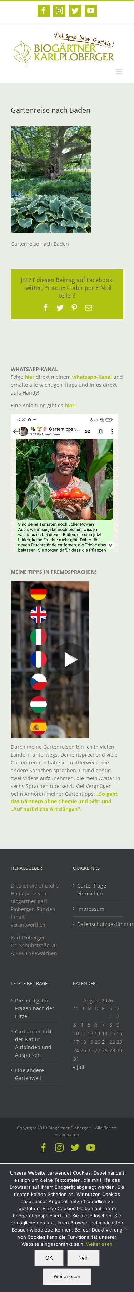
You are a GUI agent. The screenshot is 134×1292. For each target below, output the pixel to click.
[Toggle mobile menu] (119, 71)
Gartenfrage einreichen (91, 889)
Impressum (90, 908)
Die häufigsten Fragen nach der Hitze (34, 1008)
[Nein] (125, 1228)
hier (29, 377)
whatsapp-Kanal (92, 377)
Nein (83, 1258)
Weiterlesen (99, 1244)
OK (49, 1258)
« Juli (78, 1067)
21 (105, 1041)
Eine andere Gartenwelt (29, 1074)
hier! (71, 405)
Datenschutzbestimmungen (98, 924)
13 (97, 1033)
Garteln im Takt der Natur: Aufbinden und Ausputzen (33, 1043)
